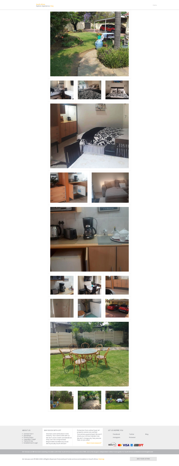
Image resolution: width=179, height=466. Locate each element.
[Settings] (146, 5)
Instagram (116, 437)
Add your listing (143, 459)
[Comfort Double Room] (62, 89)
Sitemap (101, 459)
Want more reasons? (94, 443)
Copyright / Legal (30, 439)
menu (151, 5)
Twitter (131, 434)
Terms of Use (28, 441)
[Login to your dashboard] (142, 5)
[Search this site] (138, 5)
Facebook (116, 434)
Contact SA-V (28, 434)
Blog (146, 434)
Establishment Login (31, 443)
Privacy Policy (28, 437)
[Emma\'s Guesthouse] (89, 43)
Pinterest (132, 437)
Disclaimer (27, 436)
